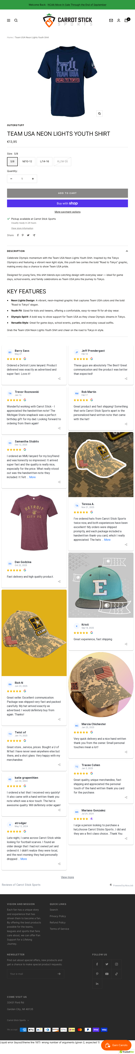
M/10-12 (27, 161)
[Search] (16, 20)
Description (16, 251)
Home (10, 37)
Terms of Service (59, 928)
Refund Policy (58, 922)
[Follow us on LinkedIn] (97, 983)
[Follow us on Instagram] (116, 964)
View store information (22, 228)
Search (54, 909)
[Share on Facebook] (18, 235)
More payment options (68, 211)
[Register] (59, 974)
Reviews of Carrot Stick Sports (21, 884)
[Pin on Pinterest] (23, 235)
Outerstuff (15, 125)
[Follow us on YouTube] (107, 974)
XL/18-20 (62, 161)
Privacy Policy (58, 916)
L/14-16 (44, 161)
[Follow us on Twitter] (107, 964)
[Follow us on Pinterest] (97, 974)
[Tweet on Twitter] (28, 235)
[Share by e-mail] (34, 235)
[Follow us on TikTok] (116, 974)
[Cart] (126, 20)
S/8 (12, 161)
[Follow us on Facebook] (97, 964)
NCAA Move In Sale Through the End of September (77, 4)
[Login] (118, 20)
